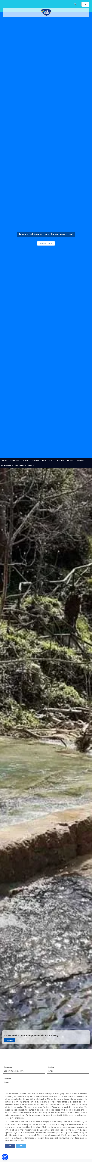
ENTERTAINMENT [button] (6, 465)
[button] (4, 1157)
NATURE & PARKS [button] (48, 461)
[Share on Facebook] (10, 1146)
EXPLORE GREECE (46, 243)
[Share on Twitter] (21, 1146)
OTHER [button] (30, 465)
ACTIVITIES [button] (80, 461)
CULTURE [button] (26, 461)
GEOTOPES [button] (35, 461)
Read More (10, 1040)
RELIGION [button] (70, 461)
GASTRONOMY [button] (20, 465)
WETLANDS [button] (60, 461)
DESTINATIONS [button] (15, 461)
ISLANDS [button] (4, 461)
